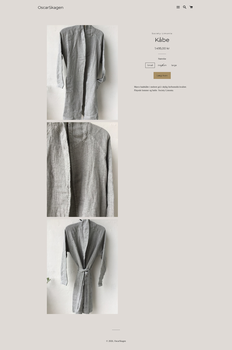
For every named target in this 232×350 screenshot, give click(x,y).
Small (150, 65)
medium (162, 65)
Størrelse (162, 59)
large (174, 65)
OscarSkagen (50, 7)
